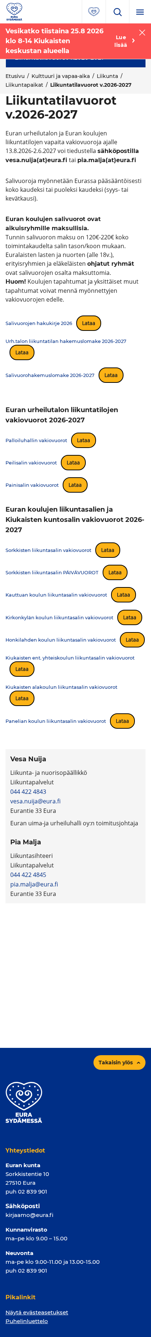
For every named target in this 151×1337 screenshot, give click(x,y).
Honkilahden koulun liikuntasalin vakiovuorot (60, 640)
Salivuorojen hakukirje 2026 (38, 323)
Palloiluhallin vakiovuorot (36, 440)
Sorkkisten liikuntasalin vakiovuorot (48, 550)
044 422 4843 (28, 792)
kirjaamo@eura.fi (29, 1214)
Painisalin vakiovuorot (32, 485)
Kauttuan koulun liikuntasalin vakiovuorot (56, 595)
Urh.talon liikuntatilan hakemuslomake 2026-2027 (65, 341)
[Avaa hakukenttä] (117, 11)
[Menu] (140, 11)
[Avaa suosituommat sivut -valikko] (94, 11)
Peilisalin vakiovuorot (31, 463)
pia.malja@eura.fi (34, 884)
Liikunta (107, 76)
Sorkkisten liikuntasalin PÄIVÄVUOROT (52, 572)
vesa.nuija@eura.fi (35, 801)
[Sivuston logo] (14, 11)
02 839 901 (32, 1191)
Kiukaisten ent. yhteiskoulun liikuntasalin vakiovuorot (70, 658)
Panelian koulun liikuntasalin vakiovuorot (55, 721)
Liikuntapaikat (24, 85)
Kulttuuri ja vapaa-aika (61, 76)
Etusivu (15, 76)
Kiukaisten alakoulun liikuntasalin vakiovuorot (61, 687)
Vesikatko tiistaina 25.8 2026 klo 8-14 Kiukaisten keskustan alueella (54, 41)
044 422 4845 (28, 875)
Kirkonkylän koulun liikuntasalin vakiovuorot (59, 617)
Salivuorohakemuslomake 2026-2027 (50, 375)
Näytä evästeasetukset (36, 1312)
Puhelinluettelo (26, 1321)
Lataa (88, 323)
